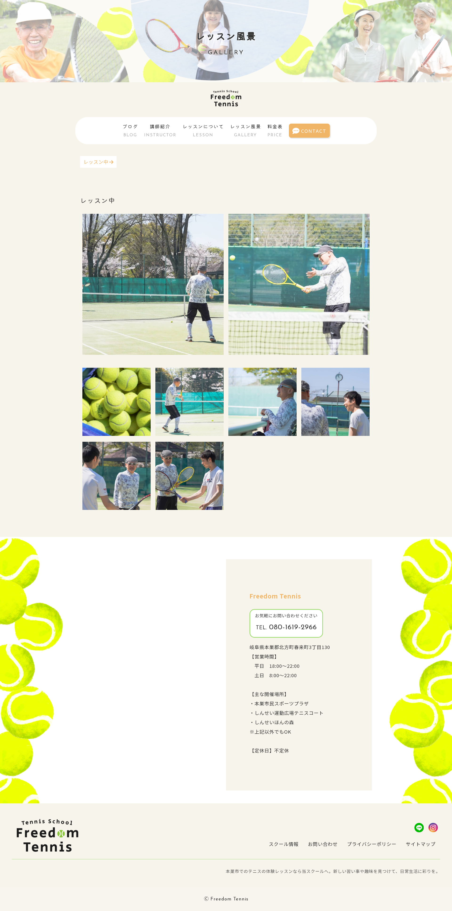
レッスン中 (96, 161)
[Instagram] (433, 827)
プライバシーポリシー (371, 844)
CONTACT (313, 130)
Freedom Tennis (275, 595)
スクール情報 (284, 844)
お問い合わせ (323, 844)
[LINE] (419, 827)
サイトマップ (421, 844)
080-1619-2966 (286, 627)
